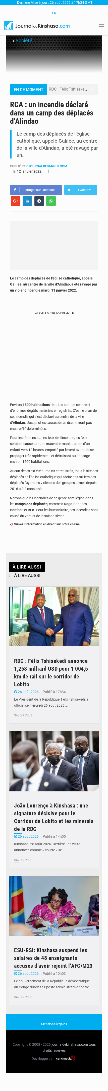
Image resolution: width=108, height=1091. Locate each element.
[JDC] (37, 25)
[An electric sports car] (54, 617)
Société (24, 40)
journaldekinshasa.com (69, 1044)
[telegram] (39, 201)
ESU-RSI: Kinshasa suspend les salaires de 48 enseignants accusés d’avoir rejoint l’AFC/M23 (53, 958)
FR (54, 13)
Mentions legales (54, 1024)
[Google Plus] (15, 201)
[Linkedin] (27, 201)
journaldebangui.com (47, 166)
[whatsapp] (51, 201)
